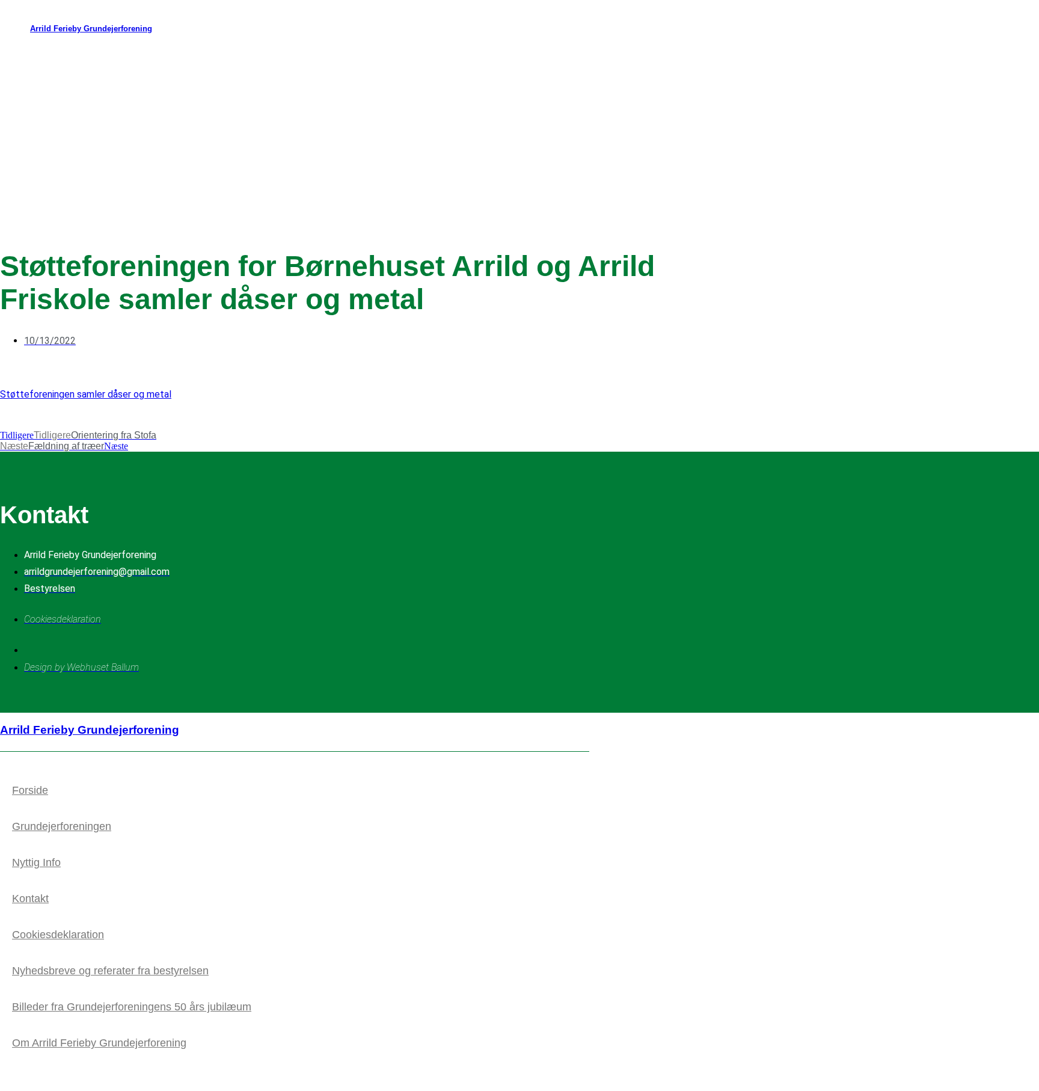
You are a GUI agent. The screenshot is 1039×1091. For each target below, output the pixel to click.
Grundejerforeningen (61, 826)
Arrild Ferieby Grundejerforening (91, 28)
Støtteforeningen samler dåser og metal (85, 394)
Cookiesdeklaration (58, 935)
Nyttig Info (36, 862)
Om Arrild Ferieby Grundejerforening (99, 1043)
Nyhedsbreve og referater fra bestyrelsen (110, 971)
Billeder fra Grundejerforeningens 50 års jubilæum (131, 1007)
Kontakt (30, 899)
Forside (30, 790)
